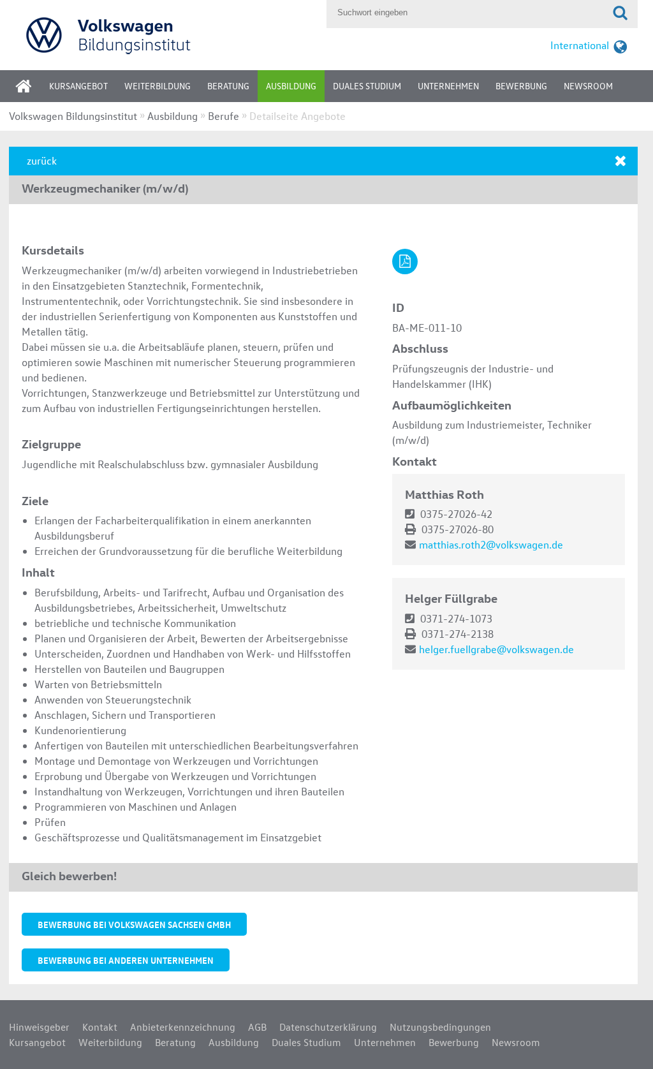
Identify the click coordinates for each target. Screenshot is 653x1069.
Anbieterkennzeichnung (182, 1027)
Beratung (228, 86)
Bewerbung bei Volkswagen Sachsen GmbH (134, 924)
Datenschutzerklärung (328, 1027)
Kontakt (99, 1027)
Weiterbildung (157, 86)
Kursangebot (78, 86)
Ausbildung (291, 86)
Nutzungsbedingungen (440, 1027)
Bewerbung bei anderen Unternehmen (126, 960)
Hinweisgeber (39, 1027)
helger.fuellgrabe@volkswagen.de (496, 649)
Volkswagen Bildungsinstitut (73, 115)
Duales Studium (367, 86)
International (579, 45)
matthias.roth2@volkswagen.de (491, 544)
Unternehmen (448, 86)
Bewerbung (521, 86)
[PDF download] (405, 261)
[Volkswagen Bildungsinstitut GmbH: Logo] (164, 34)
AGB (257, 1027)
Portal (33, 90)
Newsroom (588, 86)
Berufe (223, 115)
